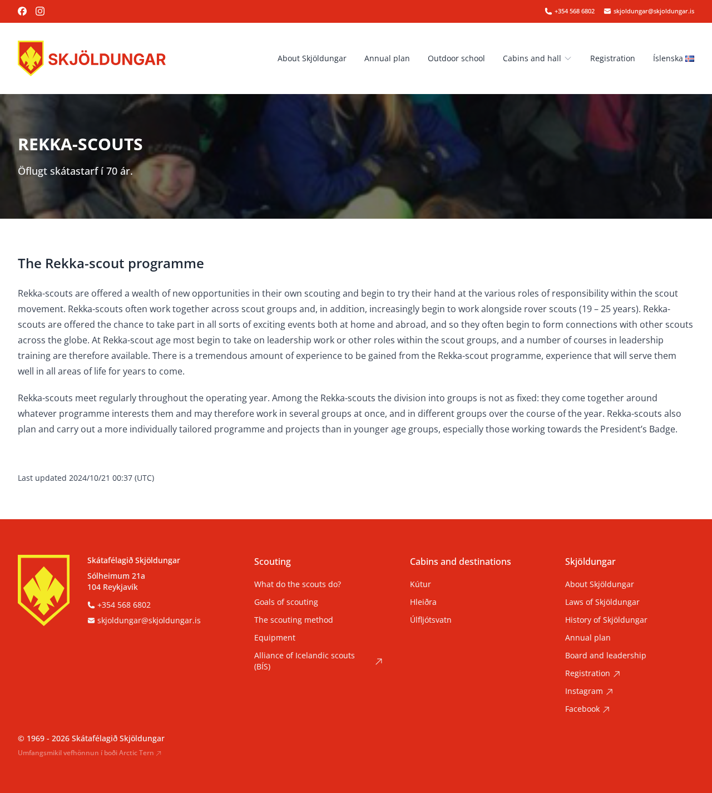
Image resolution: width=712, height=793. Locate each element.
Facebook (582, 708)
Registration (612, 58)
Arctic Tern (136, 752)
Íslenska (668, 58)
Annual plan (387, 58)
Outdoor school (456, 58)
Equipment (274, 637)
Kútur (420, 584)
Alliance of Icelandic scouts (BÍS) (304, 661)
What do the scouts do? (297, 584)
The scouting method (293, 619)
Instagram (584, 691)
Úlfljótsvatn (431, 619)
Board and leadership (605, 655)
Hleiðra (423, 602)
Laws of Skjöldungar (602, 602)
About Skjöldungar (312, 58)
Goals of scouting (286, 602)
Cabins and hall (532, 58)
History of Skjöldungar (606, 619)
